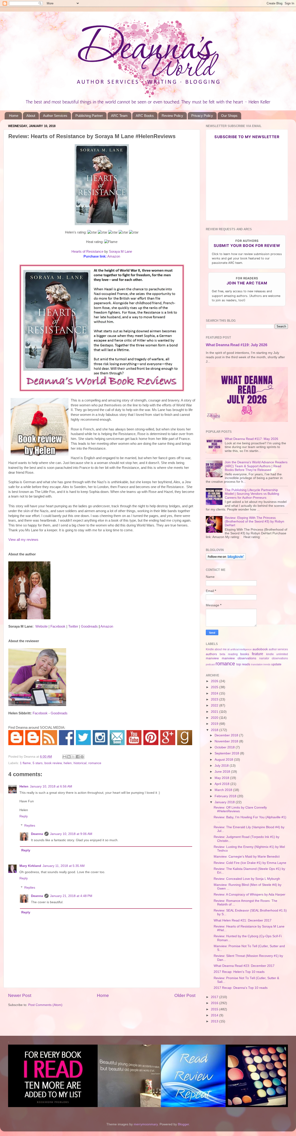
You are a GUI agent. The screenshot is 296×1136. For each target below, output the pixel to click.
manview (212, 658)
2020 (215, 717)
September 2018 (227, 753)
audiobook (260, 649)
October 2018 (225, 747)
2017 (215, 997)
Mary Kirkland (30, 866)
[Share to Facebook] (77, 756)
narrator (264, 658)
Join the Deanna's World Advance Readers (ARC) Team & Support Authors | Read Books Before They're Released (256, 466)
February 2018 (226, 796)
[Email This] (64, 756)
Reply (23, 816)
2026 (215, 681)
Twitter (73, 626)
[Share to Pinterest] (82, 756)
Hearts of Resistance (87, 251)
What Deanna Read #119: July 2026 (236, 345)
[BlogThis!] (69, 756)
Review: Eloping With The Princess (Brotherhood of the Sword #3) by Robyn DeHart (254, 521)
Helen (23, 786)
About (30, 116)
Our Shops (229, 116)
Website (41, 626)
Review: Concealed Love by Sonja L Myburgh (247, 879)
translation (257, 664)
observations (280, 658)
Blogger (183, 1124)
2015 (215, 1009)
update (276, 664)
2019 (215, 723)
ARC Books (145, 116)
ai (228, 649)
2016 (215, 1003)
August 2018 (224, 759)
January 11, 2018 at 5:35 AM (64, 866)
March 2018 (224, 790)
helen (68, 763)
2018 (215, 730)
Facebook (57, 626)
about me (220, 649)
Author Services (55, 116)
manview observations (239, 658)
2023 (215, 699)
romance (94, 763)
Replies (29, 825)
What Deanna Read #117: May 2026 (251, 439)
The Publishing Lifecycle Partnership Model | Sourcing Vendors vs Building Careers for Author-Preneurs (252, 493)
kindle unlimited (277, 654)
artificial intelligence (241, 649)
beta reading (228, 654)
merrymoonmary (146, 1124)
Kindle (210, 649)
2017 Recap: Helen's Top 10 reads (239, 972)
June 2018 (223, 771)
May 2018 (222, 778)
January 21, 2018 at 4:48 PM (71, 896)
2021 (215, 711)
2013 (215, 1021)
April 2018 (222, 784)
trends (267, 664)
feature (257, 654)
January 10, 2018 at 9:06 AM (71, 834)
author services (278, 649)
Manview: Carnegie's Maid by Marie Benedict (247, 856)
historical (80, 763)
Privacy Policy (202, 116)
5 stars (38, 763)
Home (13, 116)
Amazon (113, 256)
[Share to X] (73, 756)
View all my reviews (23, 540)
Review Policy (172, 116)
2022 (215, 705)
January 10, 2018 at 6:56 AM (51, 786)
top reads (243, 664)
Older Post (184, 995)
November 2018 (227, 741)
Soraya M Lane (120, 251)
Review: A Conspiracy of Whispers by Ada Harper (249, 894)
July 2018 (222, 765)
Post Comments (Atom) (45, 1005)
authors (211, 654)
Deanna (37, 834)
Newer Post (19, 995)
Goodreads (89, 626)
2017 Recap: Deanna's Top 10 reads (241, 988)
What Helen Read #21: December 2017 (242, 920)
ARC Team (119, 116)
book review (53, 763)
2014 (215, 1015)
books (244, 654)
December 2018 (227, 735)
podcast (210, 664)
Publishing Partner (89, 116)
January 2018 (225, 802)
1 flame (25, 763)
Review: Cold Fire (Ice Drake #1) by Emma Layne (250, 863)
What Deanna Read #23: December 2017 (244, 966)
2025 (215, 687)
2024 (215, 693)
